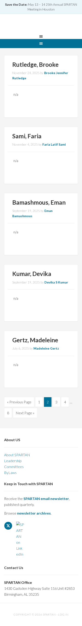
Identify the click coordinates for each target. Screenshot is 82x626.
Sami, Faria (26, 136)
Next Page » (24, 414)
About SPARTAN (17, 455)
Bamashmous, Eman (39, 202)
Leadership (13, 461)
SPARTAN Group (41, 25)
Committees (14, 466)
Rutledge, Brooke (35, 64)
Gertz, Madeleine (35, 340)
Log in (63, 614)
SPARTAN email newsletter (46, 498)
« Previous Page (19, 403)
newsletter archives (34, 513)
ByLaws (10, 472)
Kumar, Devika (31, 273)
